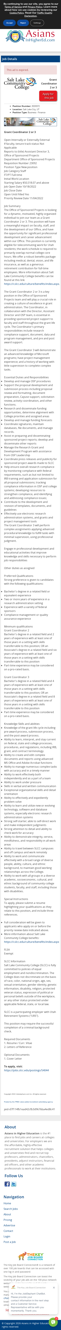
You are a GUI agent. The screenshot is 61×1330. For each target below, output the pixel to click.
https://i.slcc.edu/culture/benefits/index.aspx (31, 284)
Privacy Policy (35, 6)
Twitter (13, 1184)
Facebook (7, 1184)
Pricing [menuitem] (8, 1220)
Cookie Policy (17, 12)
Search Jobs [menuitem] (11, 1209)
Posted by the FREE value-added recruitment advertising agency (28, 1102)
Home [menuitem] (7, 1203)
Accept (9, 23)
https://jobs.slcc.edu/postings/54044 (26, 1070)
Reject (23, 23)
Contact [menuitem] (8, 1231)
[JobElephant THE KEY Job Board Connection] (30, 1253)
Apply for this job (48, 96)
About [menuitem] (7, 1214)
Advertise (9, 1225)
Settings (37, 23)
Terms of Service (13, 6)
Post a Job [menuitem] (10, 1242)
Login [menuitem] (7, 1236)
